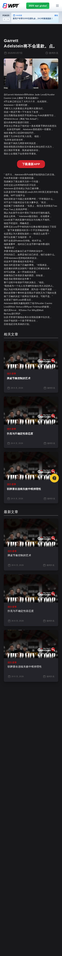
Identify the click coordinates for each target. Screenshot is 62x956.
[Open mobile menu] (57, 6)
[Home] (11, 5)
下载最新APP (31, 164)
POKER (6, 15)
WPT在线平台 (18, 195)
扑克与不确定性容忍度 (20, 433)
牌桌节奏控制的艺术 (19, 378)
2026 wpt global (38, 5)
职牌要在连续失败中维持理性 (24, 489)
